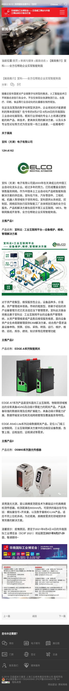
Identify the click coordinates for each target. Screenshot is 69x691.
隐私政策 (16, 682)
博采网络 (62, 684)
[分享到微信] (12, 84)
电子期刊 (35, 643)
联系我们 (13, 665)
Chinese (54, 4)
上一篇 (6, 616)
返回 (34, 616)
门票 (11, 654)
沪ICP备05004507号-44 (47, 679)
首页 (15, 60)
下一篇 (62, 616)
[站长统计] (6, 682)
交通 (55, 654)
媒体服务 (35, 665)
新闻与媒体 (27, 60)
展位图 (56, 643)
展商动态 (40, 60)
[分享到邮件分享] (19, 84)
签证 (33, 654)
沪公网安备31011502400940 (20, 679)
